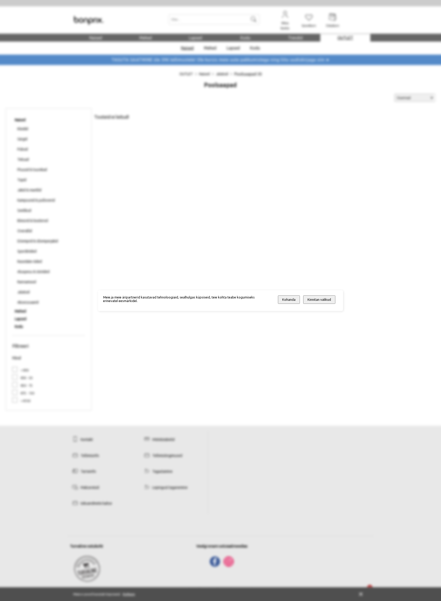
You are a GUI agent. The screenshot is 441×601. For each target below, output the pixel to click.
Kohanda (289, 300)
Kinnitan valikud (319, 300)
